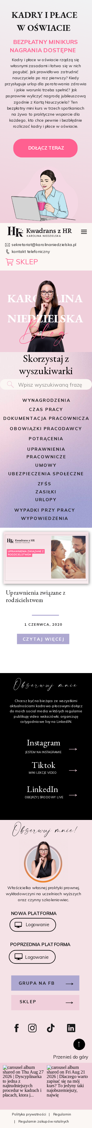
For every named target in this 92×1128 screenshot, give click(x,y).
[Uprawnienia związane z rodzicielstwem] (45, 558)
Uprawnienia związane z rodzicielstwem (35, 596)
